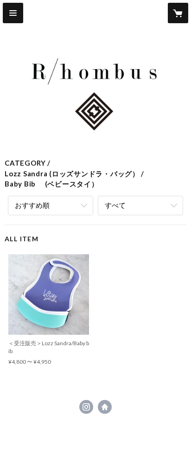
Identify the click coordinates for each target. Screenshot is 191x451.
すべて (115, 205)
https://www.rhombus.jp (105, 407)
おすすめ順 (32, 205)
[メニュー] (13, 13)
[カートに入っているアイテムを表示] (178, 13)
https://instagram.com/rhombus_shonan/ (86, 407)
